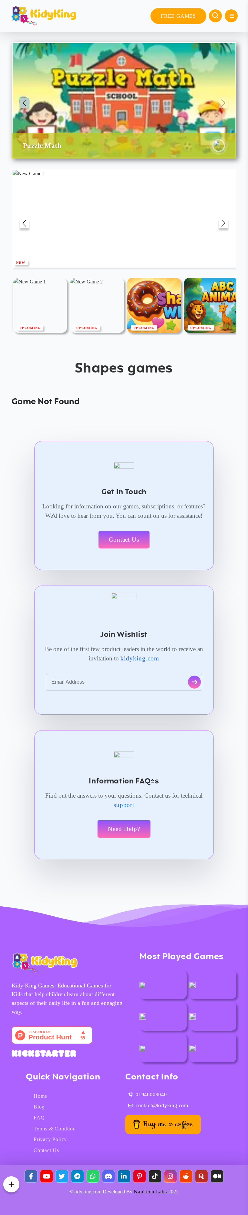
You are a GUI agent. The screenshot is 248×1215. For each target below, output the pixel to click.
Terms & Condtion (55, 1128)
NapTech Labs (150, 1191)
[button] (24, 103)
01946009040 (151, 1094)
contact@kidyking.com (162, 1105)
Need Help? (124, 828)
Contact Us (124, 539)
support (124, 804)
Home (40, 1096)
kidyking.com (139, 658)
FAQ (39, 1117)
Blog (39, 1106)
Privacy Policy (50, 1139)
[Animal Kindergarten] (143, 984)
